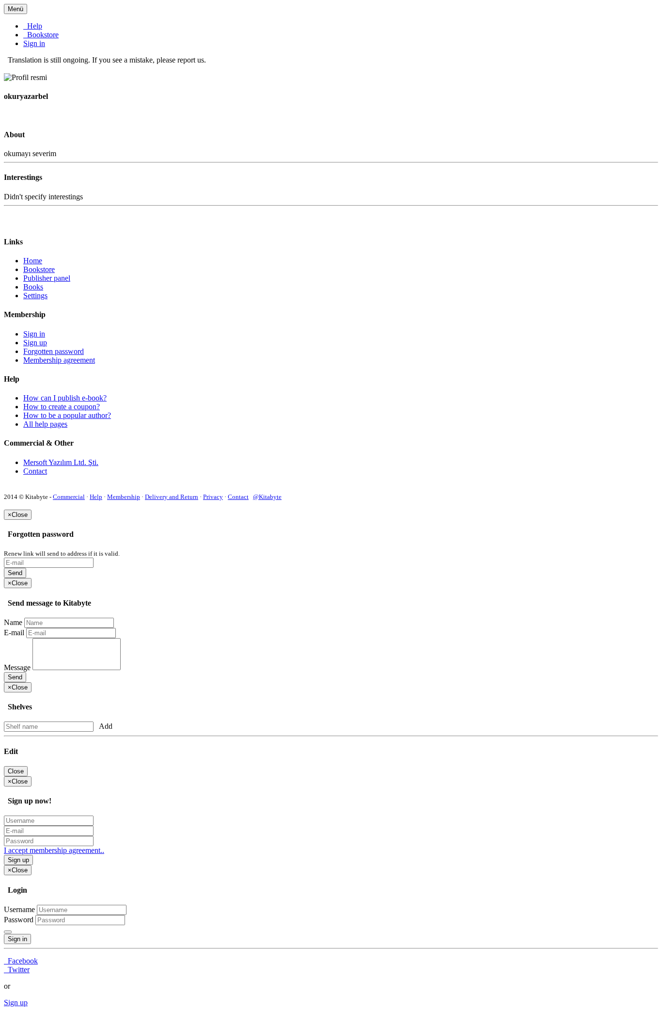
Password (18, 919)
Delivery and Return (171, 496)
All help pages (45, 424)
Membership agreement (59, 360)
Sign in (34, 43)
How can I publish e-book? (65, 398)
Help (32, 26)
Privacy (213, 496)
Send (15, 573)
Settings (35, 295)
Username (19, 909)
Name (13, 622)
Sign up (35, 342)
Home (32, 261)
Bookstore (41, 35)
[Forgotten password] (8, 932)
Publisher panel (46, 278)
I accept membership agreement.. (54, 850)
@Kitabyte (267, 496)
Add (103, 726)
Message (17, 667)
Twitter (17, 969)
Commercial (69, 496)
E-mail (14, 632)
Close (16, 771)
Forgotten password (53, 351)
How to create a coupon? (61, 406)
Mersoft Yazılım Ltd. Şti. (60, 462)
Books (33, 287)
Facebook (21, 961)
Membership (123, 496)
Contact (35, 471)
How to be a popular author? (67, 415)
